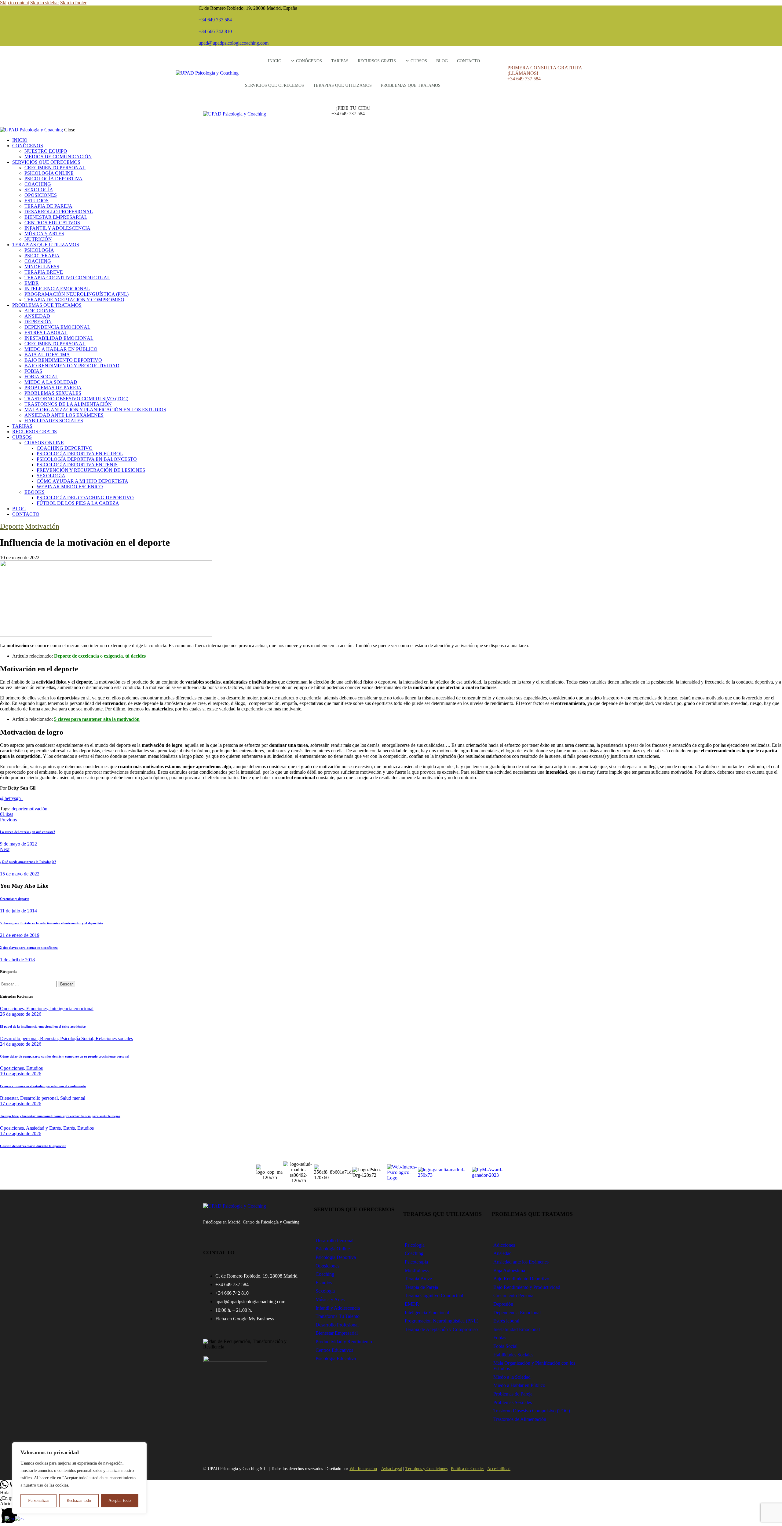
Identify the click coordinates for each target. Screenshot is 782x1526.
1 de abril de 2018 (17, 959)
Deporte (12, 526)
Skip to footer (73, 2)
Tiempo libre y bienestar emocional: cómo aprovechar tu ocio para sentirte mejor (60, 1116)
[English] (10, 1518)
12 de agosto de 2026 (20, 1133)
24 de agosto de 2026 (20, 1044)
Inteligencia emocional (71, 1008)
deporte (19, 808)
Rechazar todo (79, 1500)
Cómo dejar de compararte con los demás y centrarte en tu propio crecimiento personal (64, 1056)
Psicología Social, (78, 1038)
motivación (36, 808)
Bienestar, (50, 1038)
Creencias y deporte (14, 899)
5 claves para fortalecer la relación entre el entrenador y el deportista (51, 923)
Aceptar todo (119, 1500)
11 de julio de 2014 (18, 910)
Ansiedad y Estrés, (44, 1128)
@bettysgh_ (11, 798)
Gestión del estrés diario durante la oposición (33, 1146)
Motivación (42, 526)
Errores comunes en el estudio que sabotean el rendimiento (43, 1086)
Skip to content (14, 2)
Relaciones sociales (114, 1038)
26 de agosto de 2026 (20, 1014)
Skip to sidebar (44, 2)
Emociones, (38, 1008)
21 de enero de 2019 (19, 935)
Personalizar (38, 1500)
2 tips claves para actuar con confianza (29, 947)
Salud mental (72, 1098)
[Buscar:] (29, 983)
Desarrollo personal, (20, 1038)
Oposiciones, (13, 1008)
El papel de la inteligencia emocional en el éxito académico (43, 1026)
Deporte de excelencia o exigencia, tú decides (100, 655)
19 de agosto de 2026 (20, 1073)
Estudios (34, 1068)
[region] (79, 1478)
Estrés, (70, 1128)
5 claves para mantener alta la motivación (97, 719)
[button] (391, 1513)
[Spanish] (19, 1518)
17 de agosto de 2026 (20, 1103)
